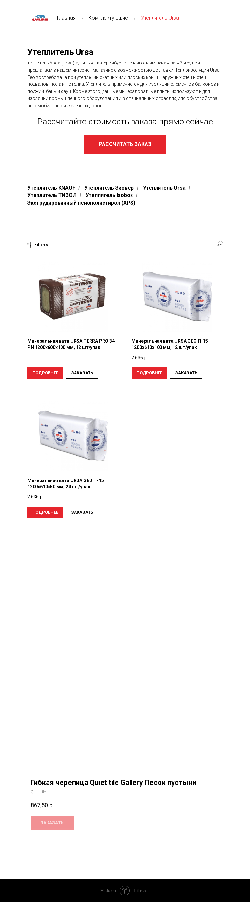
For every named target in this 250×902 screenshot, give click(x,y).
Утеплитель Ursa (164, 188)
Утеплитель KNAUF (51, 188)
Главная (66, 18)
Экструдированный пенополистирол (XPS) (81, 203)
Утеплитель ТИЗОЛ (51, 195)
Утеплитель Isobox (109, 195)
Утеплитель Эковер (109, 188)
